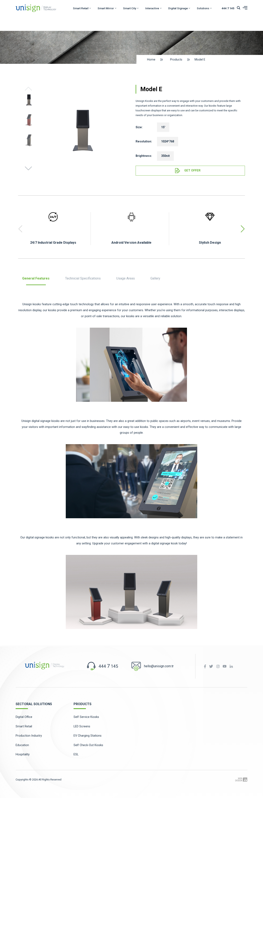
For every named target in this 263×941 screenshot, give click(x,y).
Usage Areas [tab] (125, 279)
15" (163, 127)
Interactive (152, 8)
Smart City (129, 8)
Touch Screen (93, 49)
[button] (28, 168)
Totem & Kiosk (93, 30)
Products (176, 59)
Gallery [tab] (155, 279)
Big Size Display (94, 40)
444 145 (228, 8)
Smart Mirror (106, 8)
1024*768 (167, 141)
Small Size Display (96, 58)
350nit (165, 156)
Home (151, 59)
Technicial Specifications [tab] (83, 279)
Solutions (203, 8)
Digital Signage (178, 8)
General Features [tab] (36, 279)
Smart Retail (81, 8)
